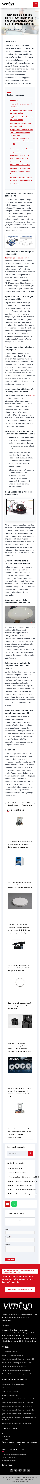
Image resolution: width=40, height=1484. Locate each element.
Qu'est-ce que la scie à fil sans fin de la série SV (18, 1410)
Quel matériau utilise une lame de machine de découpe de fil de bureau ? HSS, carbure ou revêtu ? (20, 884)
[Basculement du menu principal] (35, 4)
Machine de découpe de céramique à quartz (22, 1194)
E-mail (8, 1237)
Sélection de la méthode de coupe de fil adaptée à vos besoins (20, 171)
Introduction (14, 100)
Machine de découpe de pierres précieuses (22, 1181)
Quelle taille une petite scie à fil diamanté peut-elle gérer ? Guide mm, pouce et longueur (19, 967)
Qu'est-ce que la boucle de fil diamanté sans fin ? (18, 1414)
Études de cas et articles (10, 1391)
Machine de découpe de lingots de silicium (21, 1190)
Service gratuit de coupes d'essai (13, 1384)
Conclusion (14, 184)
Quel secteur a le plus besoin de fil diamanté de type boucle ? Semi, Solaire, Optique (19, 1005)
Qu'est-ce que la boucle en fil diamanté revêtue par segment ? (19, 1418)
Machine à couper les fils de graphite (19, 1185)
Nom (7, 1229)
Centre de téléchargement (10, 1395)
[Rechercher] (30, 1153)
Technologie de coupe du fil (16, 258)
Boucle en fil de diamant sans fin (18, 1173)
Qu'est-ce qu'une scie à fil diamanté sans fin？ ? (18, 1399)
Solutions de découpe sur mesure (13, 1388)
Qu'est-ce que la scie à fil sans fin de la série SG (18, 1359)
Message (8, 1244)
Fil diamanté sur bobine (15, 1168)
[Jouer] (20, 506)
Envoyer (10, 1259)
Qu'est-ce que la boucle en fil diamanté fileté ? (17, 1423)
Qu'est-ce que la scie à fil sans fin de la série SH (18, 1406)
